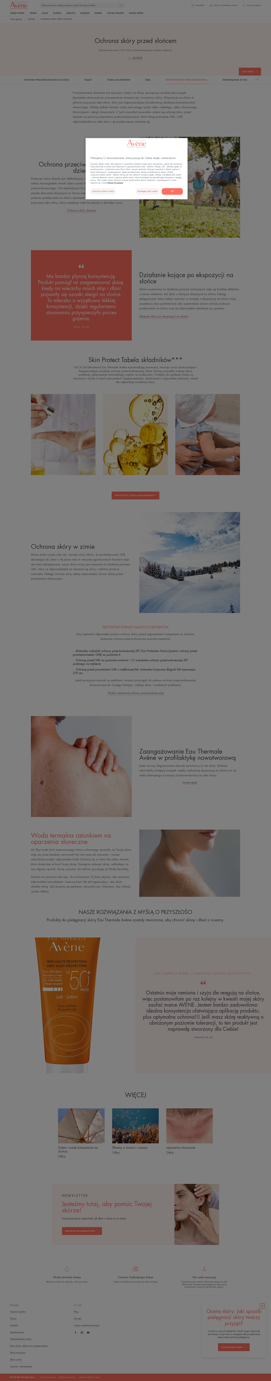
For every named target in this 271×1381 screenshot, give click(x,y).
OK (172, 191)
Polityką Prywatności (115, 183)
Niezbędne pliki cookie (147, 191)
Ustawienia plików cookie (103, 191)
